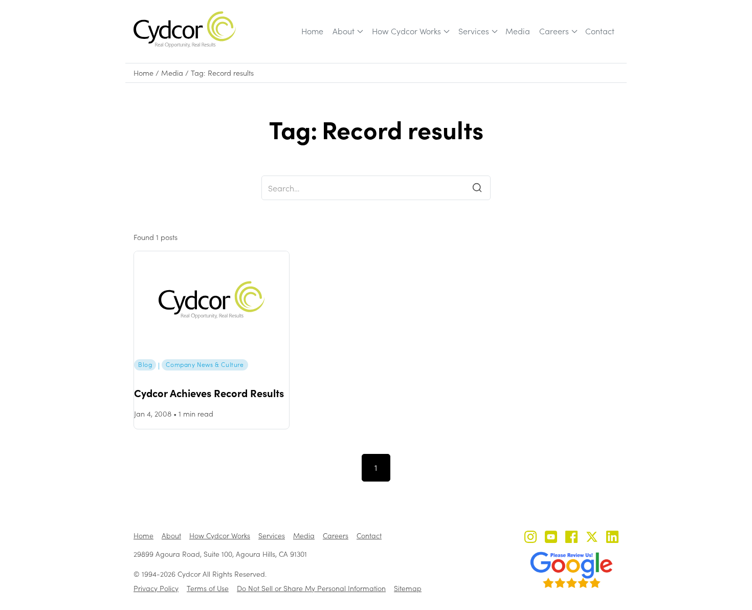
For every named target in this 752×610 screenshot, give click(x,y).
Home (312, 31)
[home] (185, 29)
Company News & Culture (205, 364)
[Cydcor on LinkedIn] (612, 538)
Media (517, 31)
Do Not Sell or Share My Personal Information (311, 588)
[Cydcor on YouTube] (551, 538)
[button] (347, 31)
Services (473, 31)
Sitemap (408, 588)
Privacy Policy (156, 588)
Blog (145, 364)
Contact (599, 31)
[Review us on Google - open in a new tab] (571, 570)
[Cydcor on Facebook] (571, 538)
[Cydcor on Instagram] (530, 538)
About (344, 31)
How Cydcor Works (406, 31)
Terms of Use (208, 588)
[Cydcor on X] (592, 538)
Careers (554, 31)
